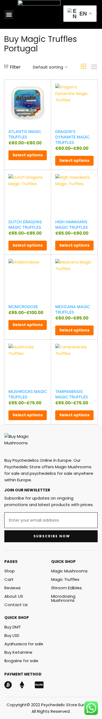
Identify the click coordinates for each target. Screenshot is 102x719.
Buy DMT (12, 627)
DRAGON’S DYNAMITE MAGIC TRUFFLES (72, 137)
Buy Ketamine (18, 652)
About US (13, 596)
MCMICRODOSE (23, 306)
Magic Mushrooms (69, 571)
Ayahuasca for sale (23, 644)
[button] (8, 14)
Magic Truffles (65, 579)
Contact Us (16, 605)
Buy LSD (11, 635)
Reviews (12, 588)
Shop (9, 571)
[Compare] (44, 95)
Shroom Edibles (66, 588)
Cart (9, 579)
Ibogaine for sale (21, 661)
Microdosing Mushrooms (63, 598)
